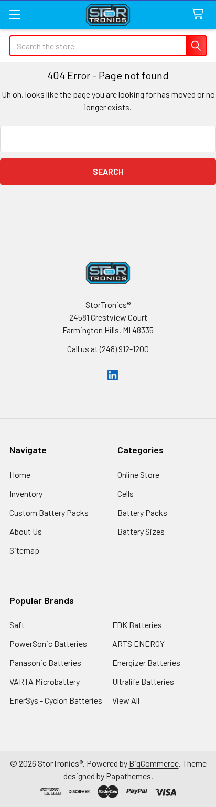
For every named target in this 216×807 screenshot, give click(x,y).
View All (125, 700)
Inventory (25, 493)
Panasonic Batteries (45, 662)
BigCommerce (154, 763)
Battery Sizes (141, 531)
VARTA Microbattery (44, 681)
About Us (25, 531)
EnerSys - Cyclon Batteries (55, 700)
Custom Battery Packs (49, 512)
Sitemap (24, 550)
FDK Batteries (137, 625)
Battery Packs (142, 512)
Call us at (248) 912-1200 (108, 349)
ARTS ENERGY (138, 644)
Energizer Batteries (146, 662)
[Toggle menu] (14, 14)
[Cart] (200, 14)
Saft (17, 625)
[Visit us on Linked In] (112, 374)
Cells (125, 493)
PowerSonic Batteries (48, 644)
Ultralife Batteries (143, 681)
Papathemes (128, 776)
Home (19, 475)
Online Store (138, 475)
